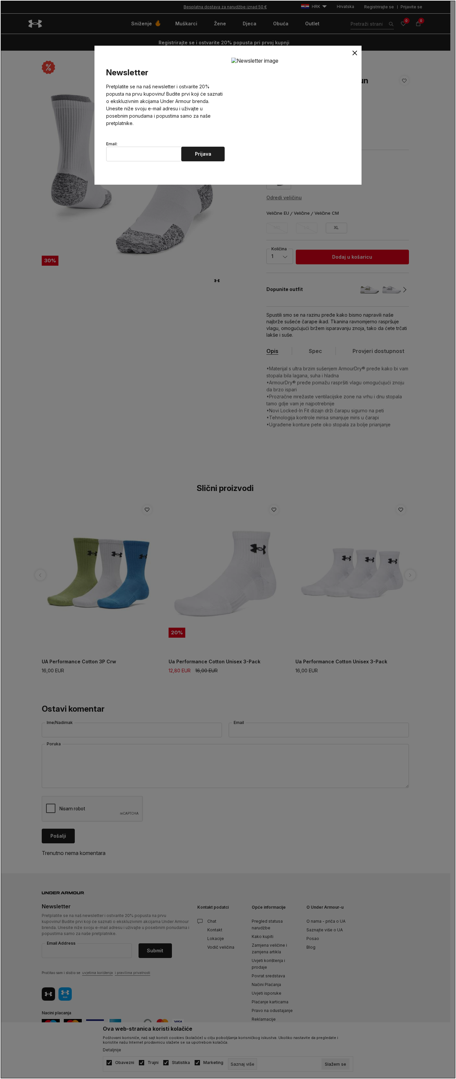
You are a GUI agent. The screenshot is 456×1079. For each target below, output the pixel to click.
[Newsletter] (254, 60)
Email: (112, 144)
